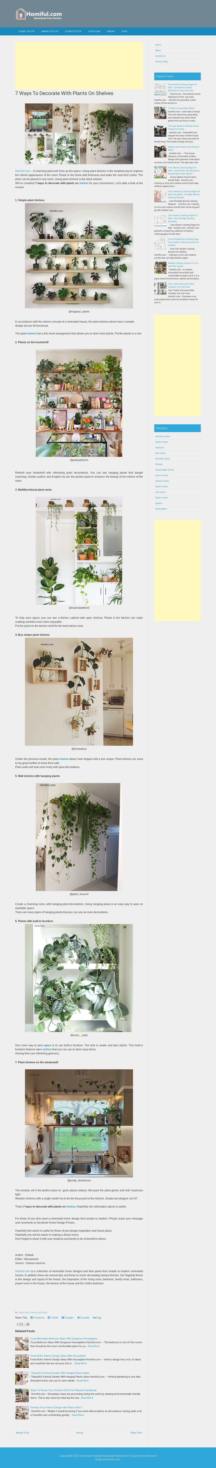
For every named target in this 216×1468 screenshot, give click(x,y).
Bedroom (159, 447)
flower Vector (73, 31)
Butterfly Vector (162, 459)
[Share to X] (24, 1324)
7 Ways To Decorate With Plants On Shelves (64, 93)
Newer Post (22, 1432)
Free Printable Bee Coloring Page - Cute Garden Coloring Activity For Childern (183, 242)
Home (79, 1432)
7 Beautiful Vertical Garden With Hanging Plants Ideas (59, 1373)
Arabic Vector (161, 442)
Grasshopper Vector (164, 470)
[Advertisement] (79, 65)
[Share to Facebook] (28, 1324)
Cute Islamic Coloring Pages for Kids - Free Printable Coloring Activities (183, 218)
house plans (161, 509)
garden (158, 503)
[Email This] (18, 1324)
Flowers (159, 464)
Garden (111, 31)
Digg (98, 1317)
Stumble (84, 1317)
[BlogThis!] (21, 1324)
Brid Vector (160, 453)
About (158, 50)
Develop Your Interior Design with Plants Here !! (56, 1407)
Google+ (69, 1317)
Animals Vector (49, 31)
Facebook (38, 1317)
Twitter (54, 1317)
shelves (83, 183)
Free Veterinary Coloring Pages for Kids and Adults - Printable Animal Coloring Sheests (184, 194)
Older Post (136, 1432)
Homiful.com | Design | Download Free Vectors (103, 1456)
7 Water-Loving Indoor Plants (181, 108)
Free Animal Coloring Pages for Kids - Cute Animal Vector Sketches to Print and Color (182, 87)
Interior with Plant (39, 1312)
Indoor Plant (24, 1312)
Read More (94, 1346)
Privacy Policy (161, 61)
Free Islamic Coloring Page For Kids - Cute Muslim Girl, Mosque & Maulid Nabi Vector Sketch (183, 171)
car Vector (160, 492)
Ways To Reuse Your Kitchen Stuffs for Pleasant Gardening (63, 1390)
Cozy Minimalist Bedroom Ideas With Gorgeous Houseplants (64, 1338)
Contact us (160, 56)
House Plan (94, 31)
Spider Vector (161, 486)
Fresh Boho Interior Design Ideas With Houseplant (58, 1355)
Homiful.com (22, 171)
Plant (125, 31)
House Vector (161, 475)
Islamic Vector (27, 31)
